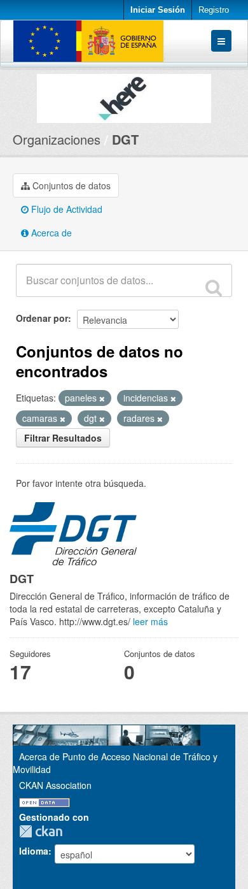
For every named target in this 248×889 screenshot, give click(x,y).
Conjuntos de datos (70, 185)
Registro (213, 10)
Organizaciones (56, 139)
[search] (214, 287)
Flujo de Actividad (65, 209)
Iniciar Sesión (157, 10)
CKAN (44, 831)
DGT (125, 139)
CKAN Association (55, 785)
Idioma (33, 850)
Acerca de (50, 232)
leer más (150, 621)
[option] (124, 95)
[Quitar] (102, 398)
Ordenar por (42, 318)
